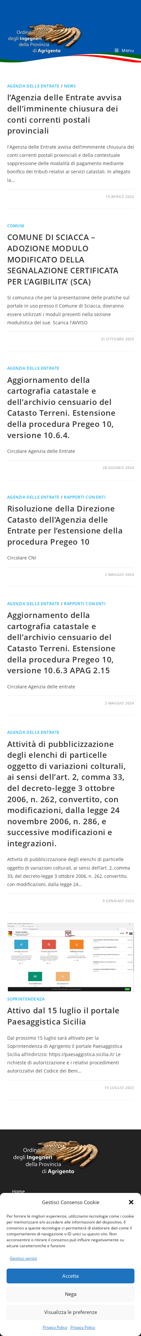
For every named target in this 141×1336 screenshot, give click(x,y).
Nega (70, 1294)
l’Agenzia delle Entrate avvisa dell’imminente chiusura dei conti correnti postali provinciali (64, 114)
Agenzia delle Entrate (33, 86)
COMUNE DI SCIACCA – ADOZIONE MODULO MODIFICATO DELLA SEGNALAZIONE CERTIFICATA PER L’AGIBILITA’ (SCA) (63, 259)
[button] (131, 1202)
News (70, 86)
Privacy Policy (55, 1327)
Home (18, 1191)
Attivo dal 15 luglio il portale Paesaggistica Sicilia (63, 1016)
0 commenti (25, 196)
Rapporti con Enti (85, 497)
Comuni (16, 226)
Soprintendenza (26, 999)
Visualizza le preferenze (70, 1312)
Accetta (70, 1276)
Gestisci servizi (23, 1258)
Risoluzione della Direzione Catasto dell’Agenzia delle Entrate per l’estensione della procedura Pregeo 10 (65, 525)
